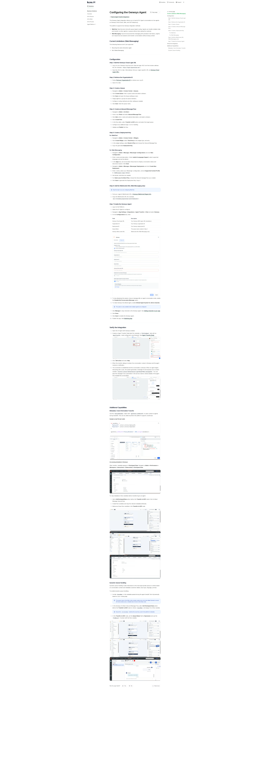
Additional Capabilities (172, 45)
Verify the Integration (172, 43)
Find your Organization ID (123, 80)
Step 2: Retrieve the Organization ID (176, 22)
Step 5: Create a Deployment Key (176, 30)
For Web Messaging (174, 35)
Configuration (170, 15)
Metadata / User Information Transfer (177, 48)
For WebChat (172, 32)
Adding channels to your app (152, 311)
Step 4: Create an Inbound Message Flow (177, 27)
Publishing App (128, 318)
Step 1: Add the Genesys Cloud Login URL (177, 18)
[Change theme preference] (183, 2)
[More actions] (159, 12)
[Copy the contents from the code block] (158, 423)
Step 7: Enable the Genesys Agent (176, 41)
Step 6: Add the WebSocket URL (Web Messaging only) (176, 38)
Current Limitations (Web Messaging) (176, 13)
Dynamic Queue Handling (174, 50)
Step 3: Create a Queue (173, 24)
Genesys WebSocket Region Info (142, 194)
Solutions (91, 6)
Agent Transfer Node (148, 335)
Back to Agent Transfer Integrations (120, 16)
